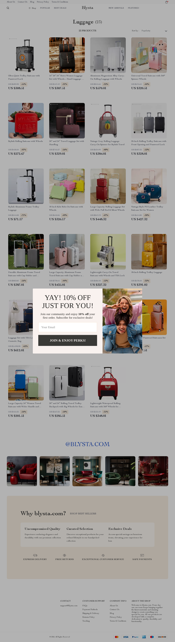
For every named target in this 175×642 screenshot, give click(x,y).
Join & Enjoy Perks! (68, 340)
